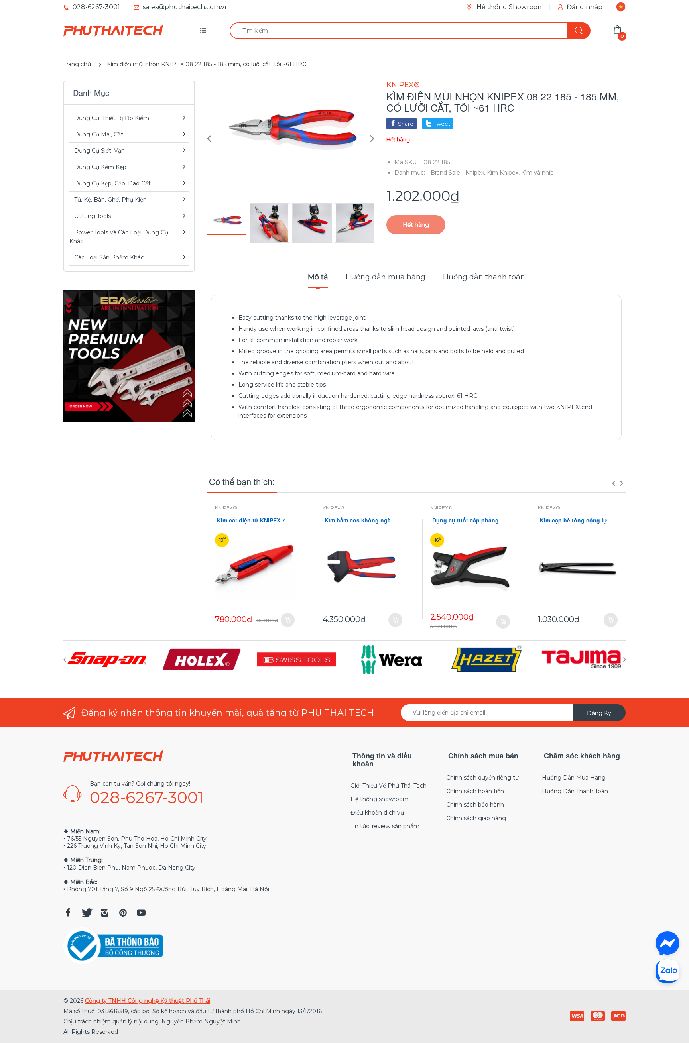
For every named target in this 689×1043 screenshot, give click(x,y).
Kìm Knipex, (503, 172)
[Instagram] (104, 912)
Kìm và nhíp (537, 172)
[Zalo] (667, 970)
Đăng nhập (584, 7)
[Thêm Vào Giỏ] (288, 620)
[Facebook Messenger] (667, 943)
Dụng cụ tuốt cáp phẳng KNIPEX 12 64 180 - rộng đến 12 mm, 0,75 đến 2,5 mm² (470, 520)
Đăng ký (599, 713)
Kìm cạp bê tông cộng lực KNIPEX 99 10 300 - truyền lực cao (578, 520)
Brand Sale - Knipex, (458, 172)
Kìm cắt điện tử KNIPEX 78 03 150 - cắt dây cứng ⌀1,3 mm (255, 520)
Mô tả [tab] (318, 277)
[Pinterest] (122, 912)
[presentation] (614, 483)
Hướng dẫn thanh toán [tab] (484, 277)
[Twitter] (86, 912)
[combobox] (409, 30)
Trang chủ (77, 64)
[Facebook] (67, 912)
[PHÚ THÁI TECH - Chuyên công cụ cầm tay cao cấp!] (113, 30)
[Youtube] (141, 912)
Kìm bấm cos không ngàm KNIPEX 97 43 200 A (362, 520)
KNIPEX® (403, 85)
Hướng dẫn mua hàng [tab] (385, 277)
